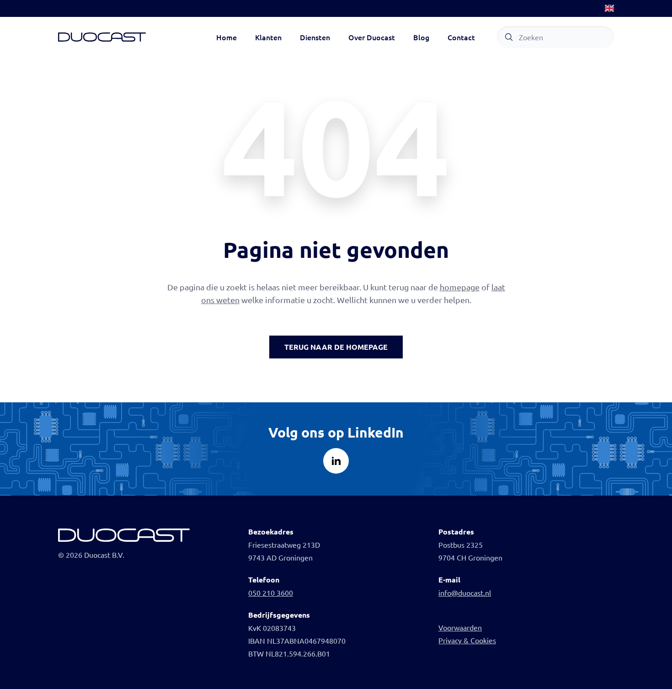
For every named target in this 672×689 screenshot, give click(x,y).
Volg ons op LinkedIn (336, 432)
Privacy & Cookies (467, 640)
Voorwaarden (460, 627)
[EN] (609, 8)
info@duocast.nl (464, 592)
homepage (460, 287)
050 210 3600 (270, 592)
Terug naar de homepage (336, 347)
